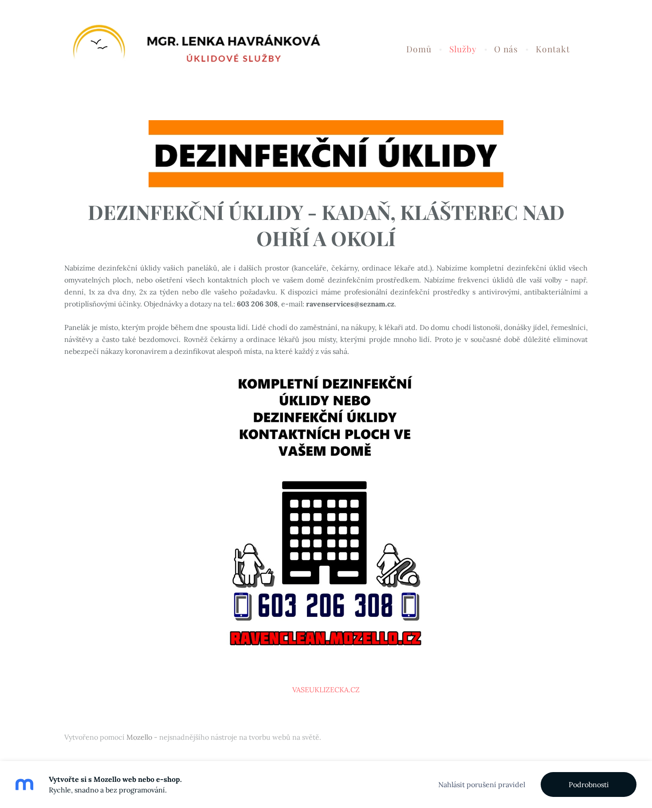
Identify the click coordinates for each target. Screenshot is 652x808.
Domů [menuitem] (419, 49)
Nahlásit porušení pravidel (481, 784)
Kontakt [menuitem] (553, 49)
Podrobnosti (589, 784)
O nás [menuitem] (506, 49)
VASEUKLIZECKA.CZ (326, 689)
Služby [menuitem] (463, 49)
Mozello (139, 737)
